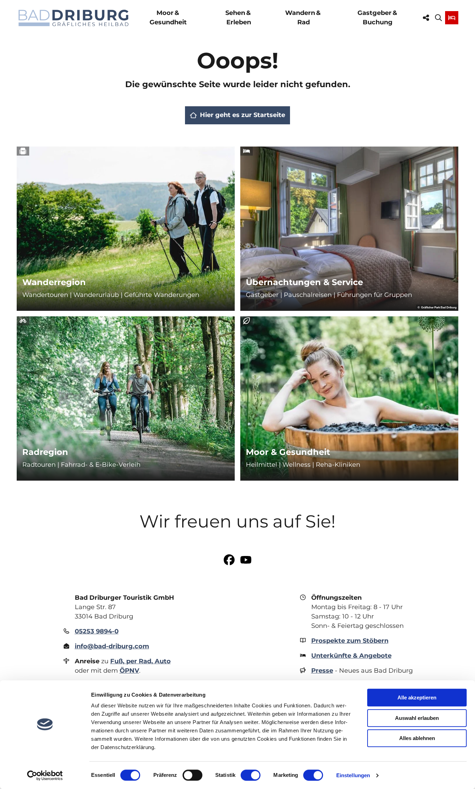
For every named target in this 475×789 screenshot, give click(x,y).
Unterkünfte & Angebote (351, 655)
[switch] (192, 775)
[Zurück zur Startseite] (74, 17)
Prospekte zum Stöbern (349, 641)
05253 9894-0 (97, 631)
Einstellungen (353, 775)
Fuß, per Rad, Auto (140, 661)
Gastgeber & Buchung (377, 17)
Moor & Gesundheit (168, 17)
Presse (322, 670)
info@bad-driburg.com (112, 646)
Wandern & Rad (303, 17)
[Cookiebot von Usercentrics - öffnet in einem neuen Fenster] (45, 775)
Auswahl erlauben (417, 718)
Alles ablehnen (417, 738)
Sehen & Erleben (238, 17)
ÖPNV (129, 670)
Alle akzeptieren (416, 697)
